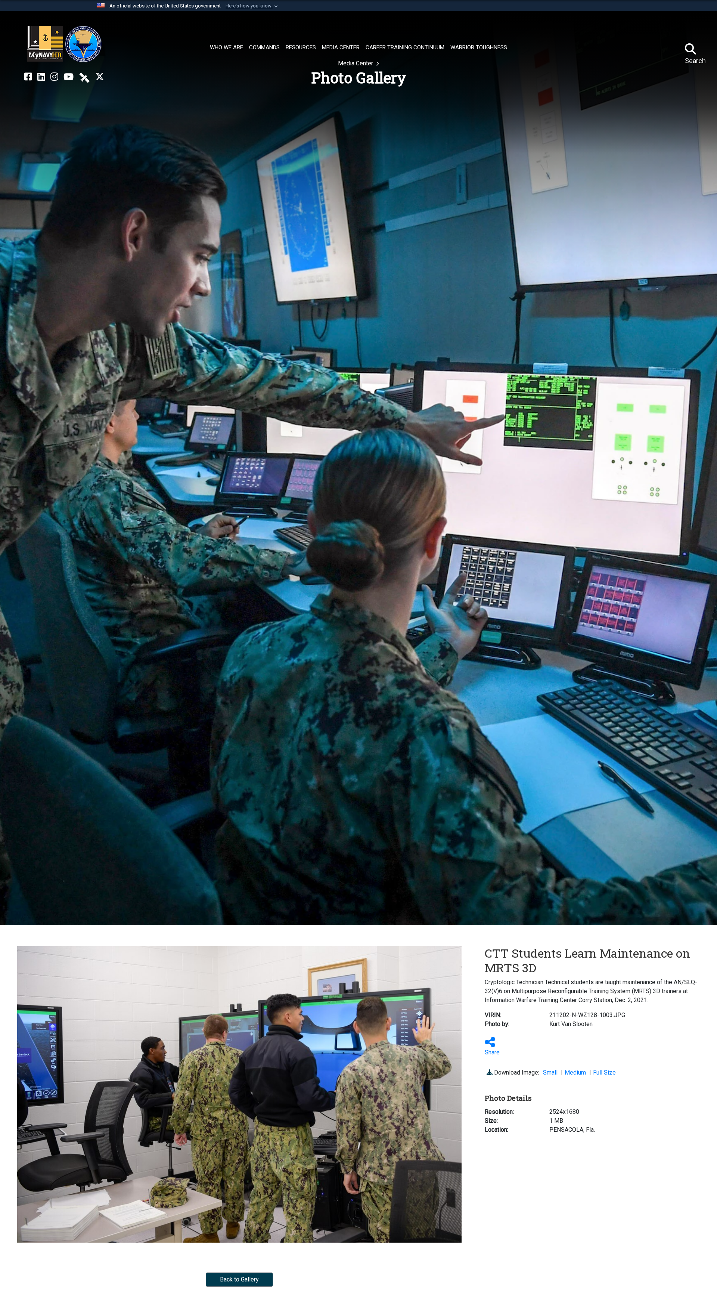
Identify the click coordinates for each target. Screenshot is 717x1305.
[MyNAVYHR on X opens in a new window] (99, 77)
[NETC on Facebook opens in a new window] (28, 77)
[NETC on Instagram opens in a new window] (54, 77)
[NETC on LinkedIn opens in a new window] (41, 77)
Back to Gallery (239, 1279)
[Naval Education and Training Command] (64, 44)
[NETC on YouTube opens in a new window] (68, 77)
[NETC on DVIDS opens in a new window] (84, 77)
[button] (252, 6)
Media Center (356, 63)
